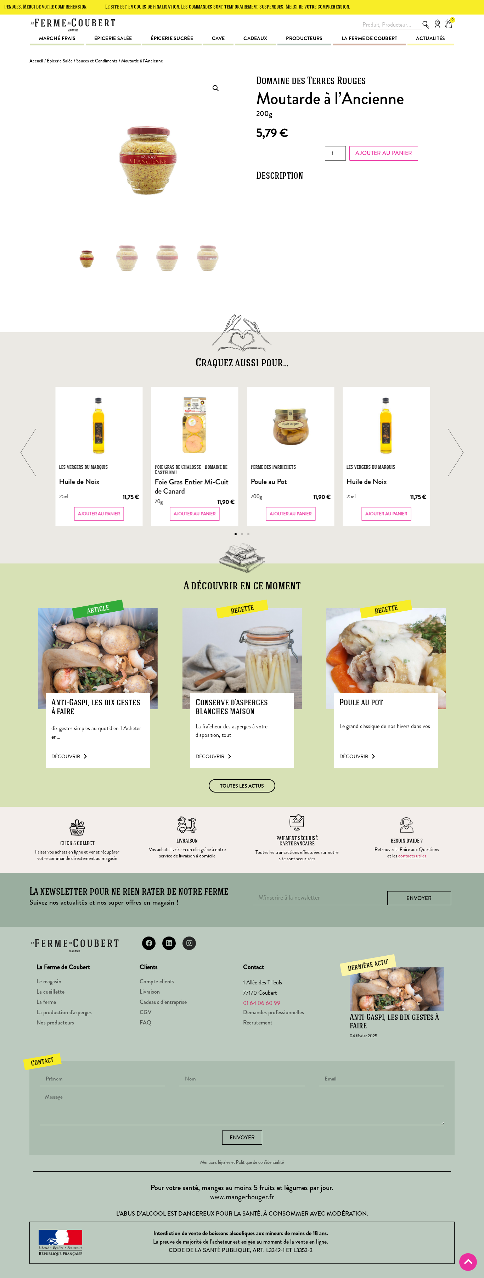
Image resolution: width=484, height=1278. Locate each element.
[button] (215, 88)
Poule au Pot (269, 481)
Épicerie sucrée (172, 38)
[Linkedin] (169, 943)
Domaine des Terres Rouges (311, 81)
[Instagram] (189, 943)
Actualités (430, 38)
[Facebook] (149, 943)
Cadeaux (255, 38)
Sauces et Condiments (97, 60)
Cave (218, 38)
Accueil (36, 60)
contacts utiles (412, 855)
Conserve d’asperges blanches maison (232, 707)
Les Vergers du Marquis (83, 467)
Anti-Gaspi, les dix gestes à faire (95, 707)
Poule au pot (361, 703)
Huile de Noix (79, 481)
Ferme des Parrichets (273, 467)
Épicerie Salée (60, 60)
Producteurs (304, 38)
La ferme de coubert (370, 38)
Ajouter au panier (383, 153)
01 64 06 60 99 (261, 1003)
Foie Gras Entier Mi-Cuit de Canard (192, 487)
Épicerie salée (113, 38)
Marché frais (57, 38)
